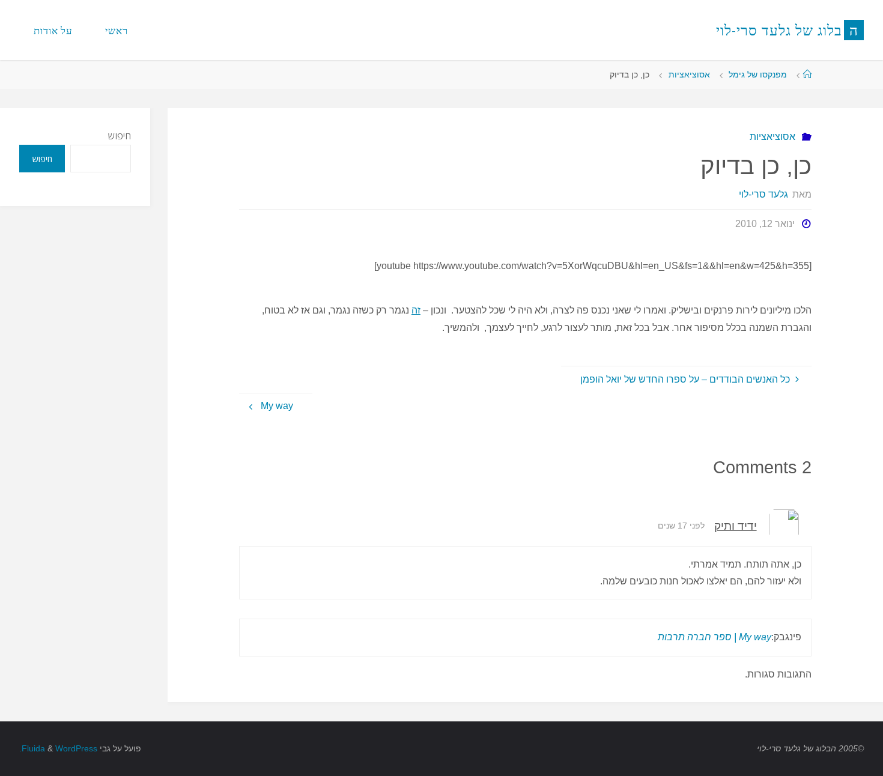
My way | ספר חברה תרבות (714, 637)
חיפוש (119, 135)
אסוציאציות (689, 74)
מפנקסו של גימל (758, 74)
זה (415, 310)
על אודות (53, 30)
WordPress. (58, 748)
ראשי (116, 30)
